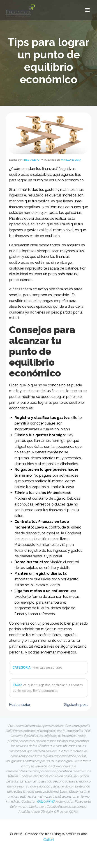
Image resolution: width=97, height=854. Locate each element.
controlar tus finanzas (67, 685)
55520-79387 (46, 801)
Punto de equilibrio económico (35, 690)
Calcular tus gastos (37, 685)
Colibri (48, 840)
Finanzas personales (47, 667)
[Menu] (87, 10)
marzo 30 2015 (71, 159)
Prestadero (31, 159)
